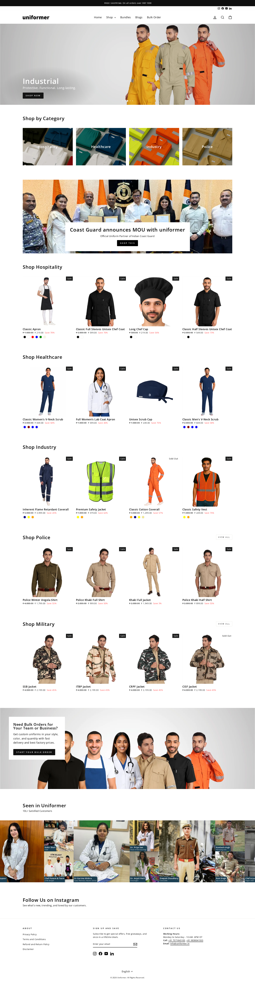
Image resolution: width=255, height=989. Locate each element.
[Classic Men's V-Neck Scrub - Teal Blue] (192, 427)
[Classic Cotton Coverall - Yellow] (139, 517)
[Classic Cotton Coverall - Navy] (135, 517)
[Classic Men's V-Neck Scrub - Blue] (184, 427)
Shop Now (33, 95)
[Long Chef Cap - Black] (131, 337)
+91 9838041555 (195, 940)
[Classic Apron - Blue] (36, 337)
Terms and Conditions (34, 939)
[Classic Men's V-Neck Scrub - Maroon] (188, 427)
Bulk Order (154, 17)
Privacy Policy (30, 934)
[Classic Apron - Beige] (44, 337)
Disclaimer (28, 949)
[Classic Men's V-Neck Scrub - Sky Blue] (196, 427)
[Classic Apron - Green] (40, 337)
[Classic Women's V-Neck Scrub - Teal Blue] (32, 427)
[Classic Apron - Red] (32, 337)
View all (224, 537)
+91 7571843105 (176, 940)
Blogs (139, 17)
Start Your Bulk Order (34, 752)
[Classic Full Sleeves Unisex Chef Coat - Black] (78, 337)
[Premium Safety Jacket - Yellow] (78, 517)
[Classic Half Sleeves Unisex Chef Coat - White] (184, 337)
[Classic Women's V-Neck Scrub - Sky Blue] (36, 427)
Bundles (125, 17)
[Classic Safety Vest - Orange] (188, 517)
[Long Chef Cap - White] (135, 337)
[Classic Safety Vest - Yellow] (184, 517)
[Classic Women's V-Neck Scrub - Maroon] (28, 427)
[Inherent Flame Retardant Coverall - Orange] (32, 517)
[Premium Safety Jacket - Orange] (82, 517)
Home (98, 17)
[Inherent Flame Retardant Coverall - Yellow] (28, 517)
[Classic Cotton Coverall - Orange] (131, 517)
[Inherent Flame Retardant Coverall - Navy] (24, 517)
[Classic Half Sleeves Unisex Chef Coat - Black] (188, 337)
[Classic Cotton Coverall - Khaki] (143, 517)
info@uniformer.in (180, 943)
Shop (110, 17)
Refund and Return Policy (36, 944)
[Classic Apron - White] (28, 337)
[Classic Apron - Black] (24, 337)
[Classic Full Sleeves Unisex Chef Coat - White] (82, 337)
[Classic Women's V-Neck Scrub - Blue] (24, 427)
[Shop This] (127, 216)
